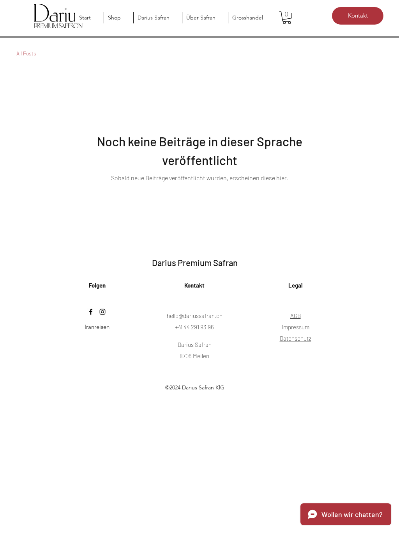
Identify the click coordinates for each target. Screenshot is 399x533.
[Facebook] (91, 312)
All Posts (26, 53)
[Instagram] (102, 312)
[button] (287, 17)
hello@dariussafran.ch (194, 315)
